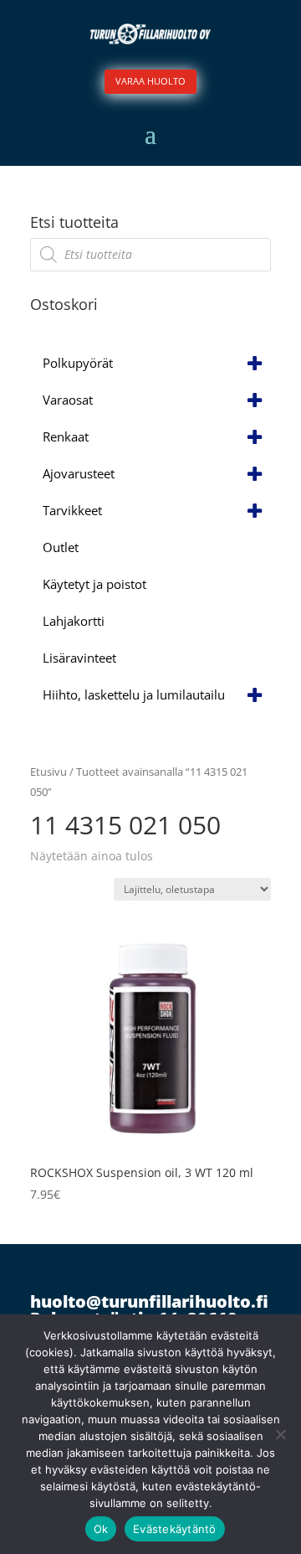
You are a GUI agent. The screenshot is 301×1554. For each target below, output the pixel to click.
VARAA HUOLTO (150, 81)
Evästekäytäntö (175, 1529)
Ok (101, 1529)
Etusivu (48, 771)
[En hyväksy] (280, 1434)
